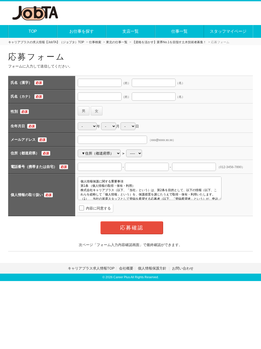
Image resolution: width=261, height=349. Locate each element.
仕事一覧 (179, 31)
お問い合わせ (182, 268)
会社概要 (126, 268)
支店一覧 (130, 31)
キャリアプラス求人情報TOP (91, 268)
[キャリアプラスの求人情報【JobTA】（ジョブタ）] (35, 12)
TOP (33, 31)
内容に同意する (98, 208)
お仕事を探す (81, 31)
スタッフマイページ (228, 31)
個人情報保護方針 (152, 268)
